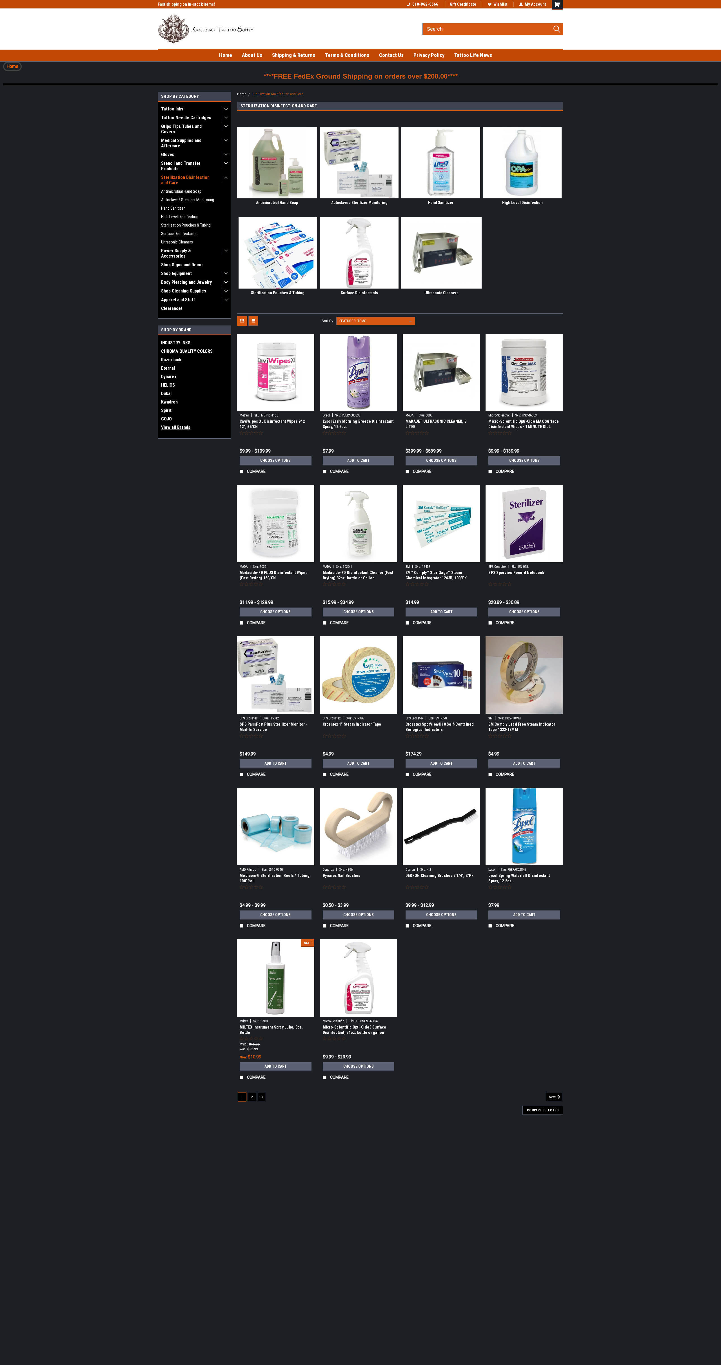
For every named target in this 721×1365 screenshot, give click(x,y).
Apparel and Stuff (178, 299)
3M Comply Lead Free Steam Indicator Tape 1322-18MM (521, 727)
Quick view (275, 406)
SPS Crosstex (497, 567)
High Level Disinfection (179, 216)
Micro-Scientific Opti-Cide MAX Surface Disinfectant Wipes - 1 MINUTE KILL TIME (523, 426)
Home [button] (12, 66)
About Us (252, 55)
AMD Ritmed (248, 870)
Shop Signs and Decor (182, 264)
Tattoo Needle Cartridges (186, 117)
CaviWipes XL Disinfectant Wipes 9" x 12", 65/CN (272, 424)
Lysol (326, 415)
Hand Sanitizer (173, 208)
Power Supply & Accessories (176, 253)
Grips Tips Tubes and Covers (181, 129)
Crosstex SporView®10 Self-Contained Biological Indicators (440, 727)
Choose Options (275, 460)
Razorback (171, 359)
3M (408, 567)
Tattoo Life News (473, 55)
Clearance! (171, 308)
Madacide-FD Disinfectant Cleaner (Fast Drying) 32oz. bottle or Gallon (358, 575)
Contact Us (391, 55)
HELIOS (168, 385)
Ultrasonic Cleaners (177, 242)
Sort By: (328, 321)
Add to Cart (358, 460)
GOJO (166, 419)
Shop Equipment (176, 273)
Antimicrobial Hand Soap (181, 191)
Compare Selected (542, 1110)
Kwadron (169, 402)
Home (225, 55)
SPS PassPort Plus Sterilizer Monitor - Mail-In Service (273, 727)
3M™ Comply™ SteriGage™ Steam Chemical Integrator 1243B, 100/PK (436, 575)
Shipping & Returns (293, 55)
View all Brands (175, 427)
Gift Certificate (463, 4)
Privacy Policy (428, 55)
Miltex (244, 1021)
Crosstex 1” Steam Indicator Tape (352, 724)
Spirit (166, 410)
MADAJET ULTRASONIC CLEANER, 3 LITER (436, 424)
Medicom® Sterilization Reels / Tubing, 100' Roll (275, 878)
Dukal (166, 393)
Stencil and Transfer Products (181, 166)
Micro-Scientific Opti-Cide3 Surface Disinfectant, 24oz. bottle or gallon (354, 1030)
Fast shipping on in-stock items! (186, 4)
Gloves (167, 154)
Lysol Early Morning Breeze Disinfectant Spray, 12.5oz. (358, 424)
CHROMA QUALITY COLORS (187, 351)
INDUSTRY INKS (175, 342)
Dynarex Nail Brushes (341, 875)
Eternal (168, 368)
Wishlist (500, 4)
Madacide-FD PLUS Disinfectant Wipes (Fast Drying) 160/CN (274, 575)
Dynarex (168, 376)
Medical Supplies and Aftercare (181, 143)
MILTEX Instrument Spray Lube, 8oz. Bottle (271, 1030)
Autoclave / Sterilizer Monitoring (187, 199)
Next (553, 1097)
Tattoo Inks (172, 109)
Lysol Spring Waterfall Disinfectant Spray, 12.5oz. (519, 878)
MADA (409, 415)
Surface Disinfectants (179, 233)
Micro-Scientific (499, 415)
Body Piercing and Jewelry (186, 282)
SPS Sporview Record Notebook (516, 572)
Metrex (244, 415)
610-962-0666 (425, 4)
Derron (410, 870)
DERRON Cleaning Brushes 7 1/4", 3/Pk (439, 875)
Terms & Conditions (347, 55)
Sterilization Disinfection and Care (185, 180)
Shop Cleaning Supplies (183, 291)
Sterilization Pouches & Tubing (186, 225)
